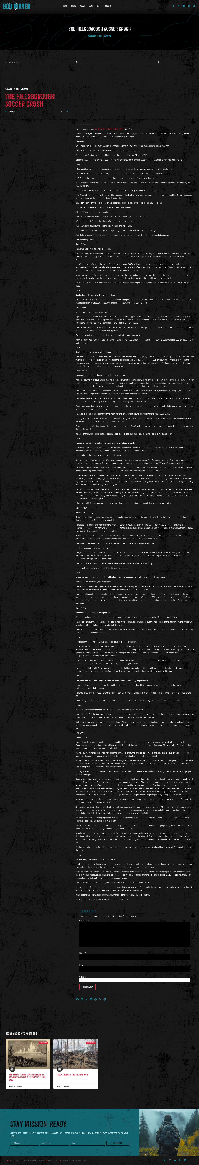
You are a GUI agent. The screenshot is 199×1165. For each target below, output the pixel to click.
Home (65, 6)
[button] (12, 62)
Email (82, 965)
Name (82, 953)
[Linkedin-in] (188, 6)
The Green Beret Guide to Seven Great (109, 129)
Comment (84, 921)
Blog (91, 6)
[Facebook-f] (173, 6)
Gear (98, 6)
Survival (107, 35)
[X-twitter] (178, 6)
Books (73, 6)
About (82, 6)
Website (82, 977)
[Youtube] (183, 6)
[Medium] (193, 6)
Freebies (107, 6)
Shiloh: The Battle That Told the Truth (72, 1074)
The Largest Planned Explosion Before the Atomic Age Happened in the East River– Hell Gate (27, 1077)
